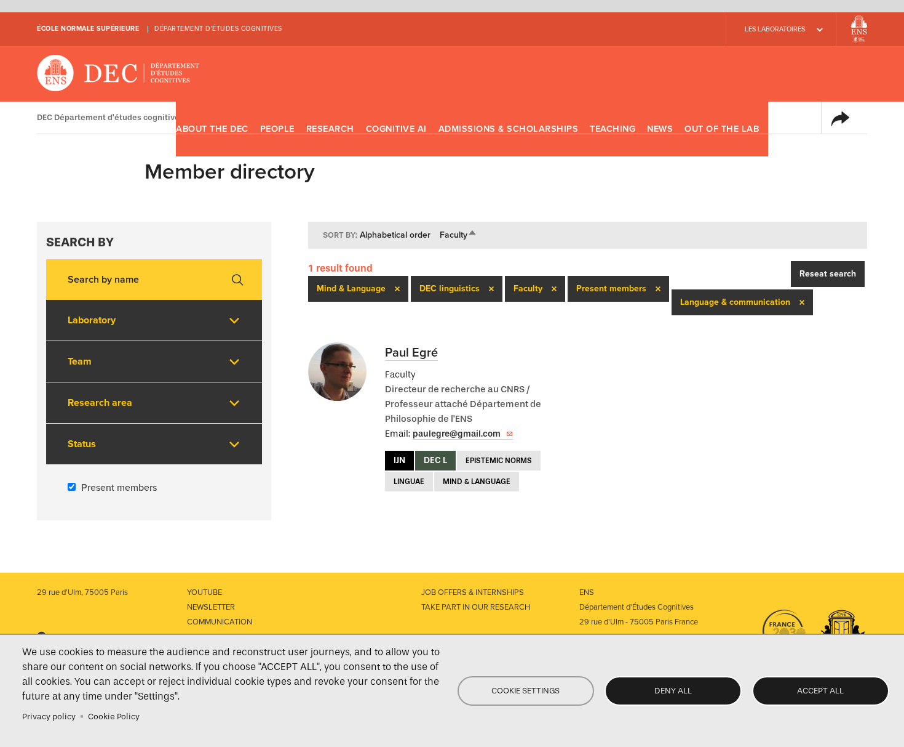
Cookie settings (525, 690)
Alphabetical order (395, 235)
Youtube (204, 592)
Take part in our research (475, 607)
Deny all (673, 690)
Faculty (458, 235)
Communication (219, 622)
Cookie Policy (114, 716)
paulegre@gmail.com (457, 434)
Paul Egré (411, 352)
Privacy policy (49, 716)
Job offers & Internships (472, 592)
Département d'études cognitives (218, 29)
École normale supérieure (88, 29)
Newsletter (211, 607)
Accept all (820, 690)
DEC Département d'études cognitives (118, 74)
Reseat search (827, 274)
